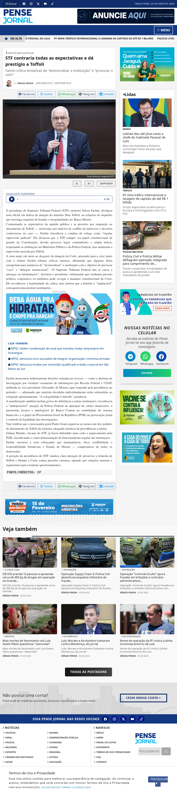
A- (77, 183)
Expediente (102, 747)
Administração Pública (63, 737)
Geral (8, 737)
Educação (55, 761)
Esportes (10, 752)
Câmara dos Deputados (19, 757)
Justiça (53, 757)
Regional (55, 752)
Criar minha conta (142, 698)
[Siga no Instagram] (31, 4)
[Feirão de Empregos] (59, 507)
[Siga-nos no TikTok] (141, 719)
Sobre (99, 737)
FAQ (98, 757)
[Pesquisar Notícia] (166, 751)
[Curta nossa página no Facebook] (105, 719)
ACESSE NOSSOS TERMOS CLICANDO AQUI (66, 787)
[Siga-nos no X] (123, 719)
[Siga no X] (38, 4)
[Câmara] (147, 447)
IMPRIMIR (106, 183)
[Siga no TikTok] (52, 4)
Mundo (53, 732)
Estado (53, 747)
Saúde (9, 761)
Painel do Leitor (106, 742)
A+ (89, 183)
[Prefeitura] (147, 64)
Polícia (9, 742)
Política (10, 732)
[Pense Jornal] (30, 16)
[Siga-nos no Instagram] (114, 719)
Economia (55, 742)
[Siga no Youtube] (45, 4)
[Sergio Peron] (125, 16)
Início (100, 732)
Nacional (11, 747)
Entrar (12, 4)
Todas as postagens (88, 672)
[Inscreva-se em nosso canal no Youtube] (132, 719)
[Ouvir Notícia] (12, 199)
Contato (101, 761)
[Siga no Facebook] (24, 4)
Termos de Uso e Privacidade (113, 752)
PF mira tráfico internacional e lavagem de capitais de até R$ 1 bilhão (96, 38)
